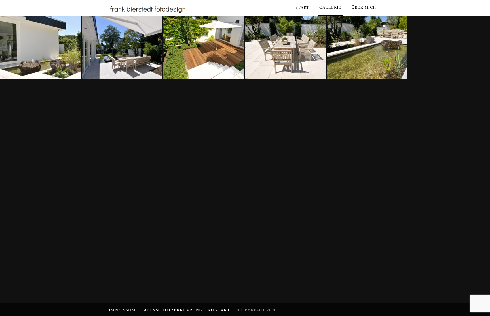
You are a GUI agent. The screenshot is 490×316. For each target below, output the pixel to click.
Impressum (122, 310)
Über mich (364, 7)
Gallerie (330, 7)
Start (302, 7)
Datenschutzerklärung (171, 310)
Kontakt (219, 310)
